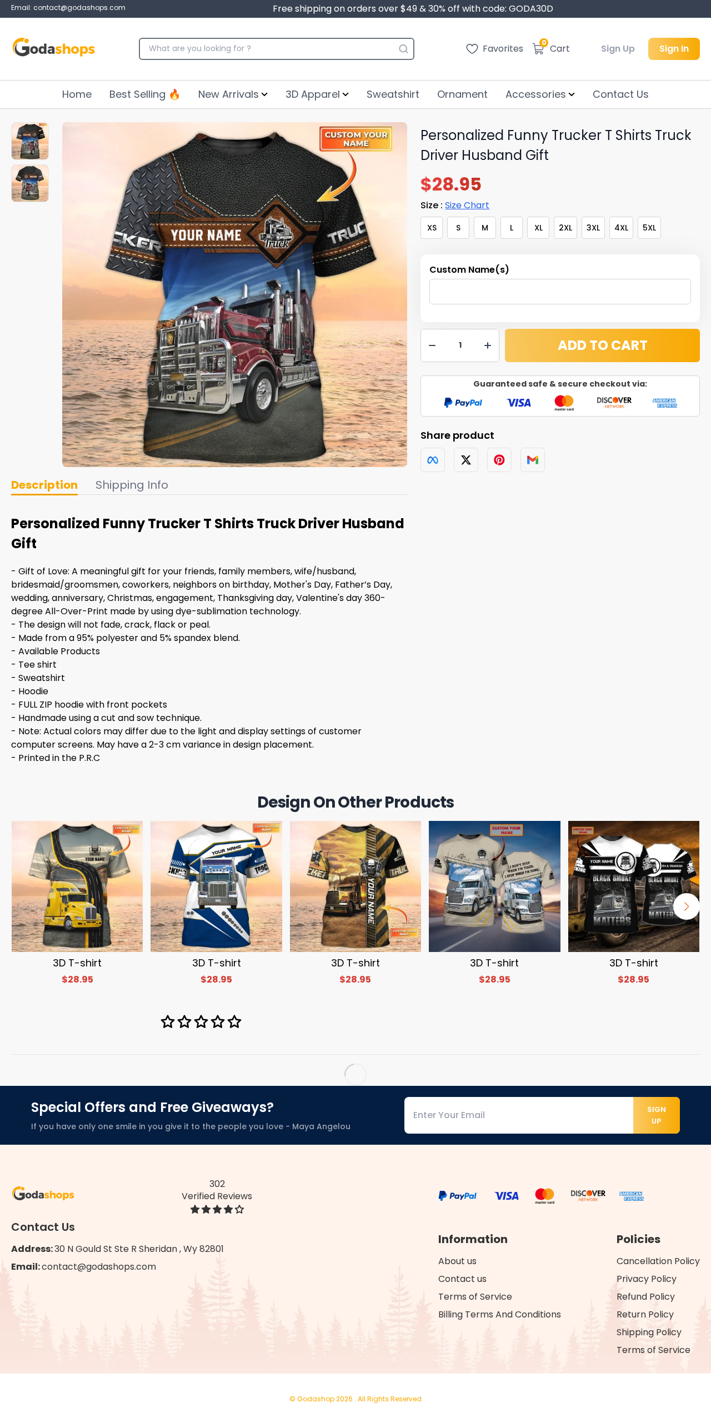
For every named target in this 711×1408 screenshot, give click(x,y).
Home (77, 94)
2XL (565, 227)
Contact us (462, 1278)
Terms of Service (475, 1296)
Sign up (656, 1115)
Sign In (674, 48)
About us (457, 1261)
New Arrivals (228, 94)
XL (538, 227)
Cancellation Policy (658, 1261)
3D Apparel (313, 94)
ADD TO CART (603, 345)
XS (432, 227)
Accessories (535, 94)
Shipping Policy (649, 1332)
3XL (593, 227)
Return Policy (645, 1314)
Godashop (316, 1399)
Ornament (462, 94)
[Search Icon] (403, 49)
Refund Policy (646, 1296)
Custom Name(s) (469, 269)
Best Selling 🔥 (145, 94)
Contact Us (621, 94)
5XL (649, 227)
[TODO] (432, 460)
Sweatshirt (393, 94)
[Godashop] (53, 49)
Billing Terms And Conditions (499, 1314)
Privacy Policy (647, 1278)
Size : (454, 205)
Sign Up (618, 48)
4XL (621, 227)
